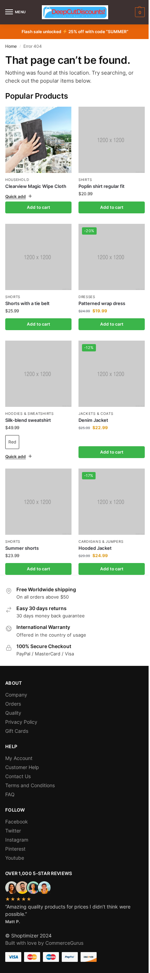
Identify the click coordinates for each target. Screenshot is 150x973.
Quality (13, 702)
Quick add (15, 193)
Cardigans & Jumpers (98, 531)
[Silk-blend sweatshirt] (37, 367)
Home (11, 46)
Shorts (12, 291)
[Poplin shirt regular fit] (108, 138)
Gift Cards (16, 720)
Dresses (84, 291)
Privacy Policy (21, 711)
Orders (13, 693)
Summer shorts (22, 537)
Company (16, 684)
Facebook (16, 811)
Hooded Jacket (92, 537)
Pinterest (15, 838)
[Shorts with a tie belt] (37, 253)
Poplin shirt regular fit (99, 183)
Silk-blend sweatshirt (28, 412)
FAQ (10, 784)
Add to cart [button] (107, 204)
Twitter (13, 820)
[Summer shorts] (37, 492)
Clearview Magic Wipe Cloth (35, 186)
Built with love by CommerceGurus (44, 932)
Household (17, 179)
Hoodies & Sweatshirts (29, 405)
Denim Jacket (91, 412)
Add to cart (37, 204)
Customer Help (22, 757)
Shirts (82, 177)
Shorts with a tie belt (27, 298)
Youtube (14, 847)
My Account (18, 748)
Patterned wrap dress (99, 298)
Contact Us (18, 766)
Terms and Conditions (30, 775)
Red (12, 434)
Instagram (16, 829)
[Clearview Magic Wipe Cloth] (38, 140)
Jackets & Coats (93, 405)
